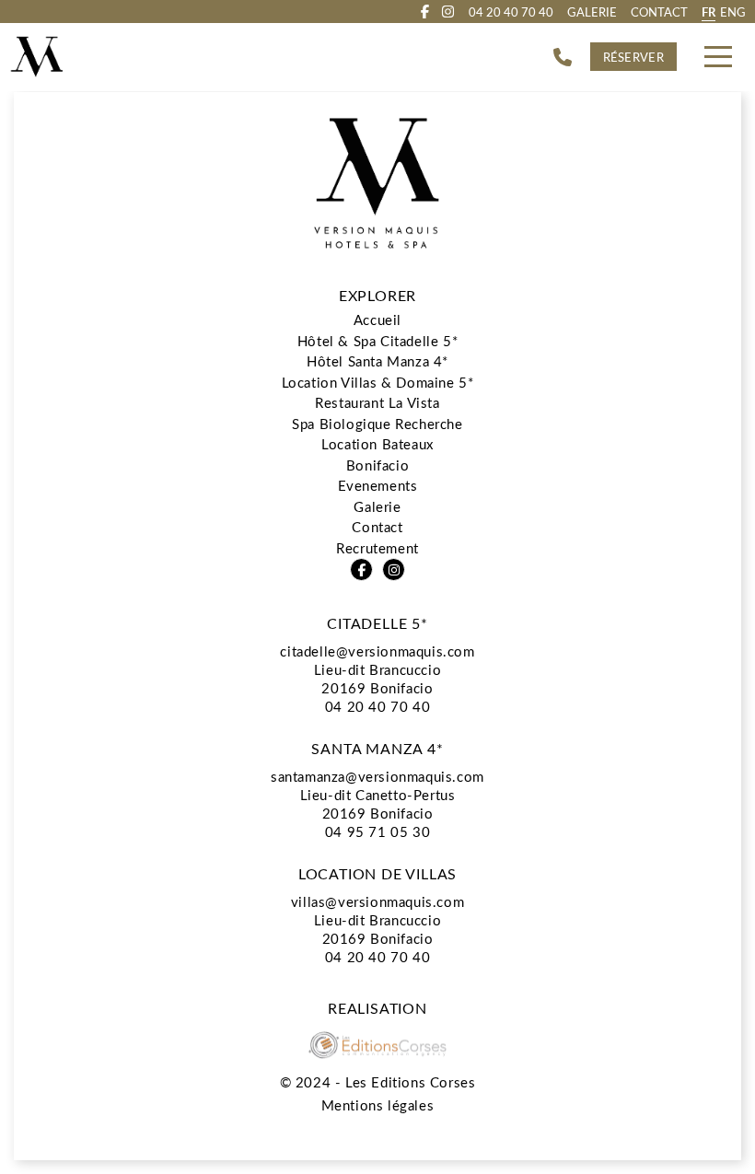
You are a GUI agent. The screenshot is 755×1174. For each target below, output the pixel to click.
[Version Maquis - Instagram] (448, 11)
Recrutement (377, 548)
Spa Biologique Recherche (377, 423)
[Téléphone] (562, 57)
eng (733, 11)
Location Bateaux (377, 444)
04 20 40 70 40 (377, 706)
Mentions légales (378, 1105)
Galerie (592, 11)
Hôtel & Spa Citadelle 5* (377, 340)
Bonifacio (377, 465)
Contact (659, 11)
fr (708, 11)
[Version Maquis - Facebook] (425, 11)
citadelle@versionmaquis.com (377, 651)
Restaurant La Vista (377, 402)
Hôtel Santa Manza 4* (377, 361)
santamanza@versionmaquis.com (377, 776)
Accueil (377, 319)
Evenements (378, 485)
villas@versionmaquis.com (377, 901)
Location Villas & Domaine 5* (378, 382)
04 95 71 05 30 (377, 831)
